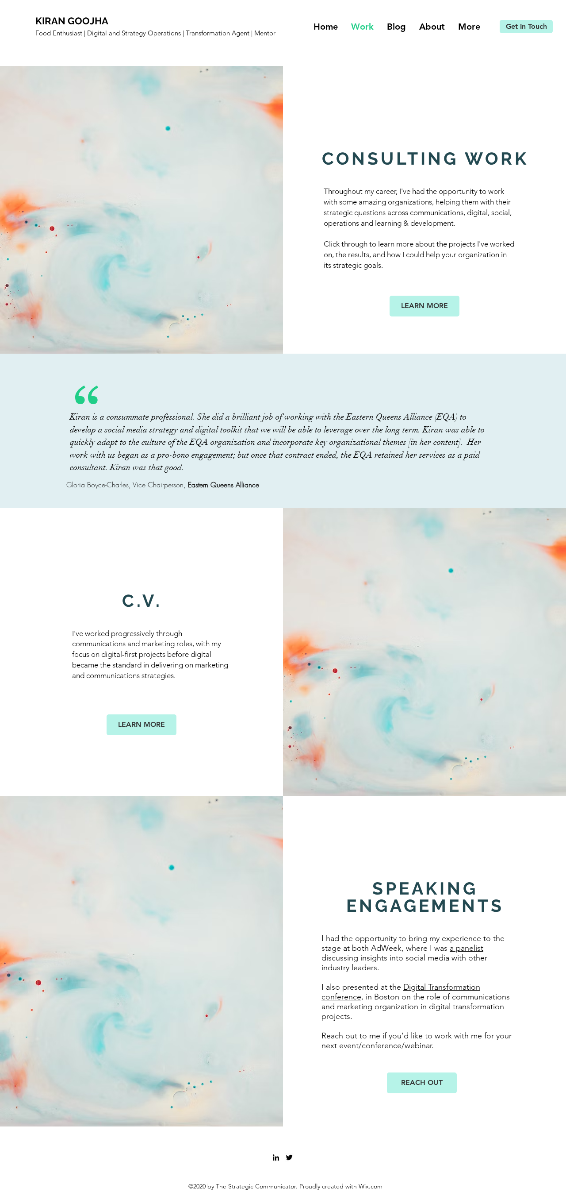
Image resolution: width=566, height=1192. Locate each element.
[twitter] (289, 1157)
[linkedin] (276, 1157)
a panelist (466, 948)
